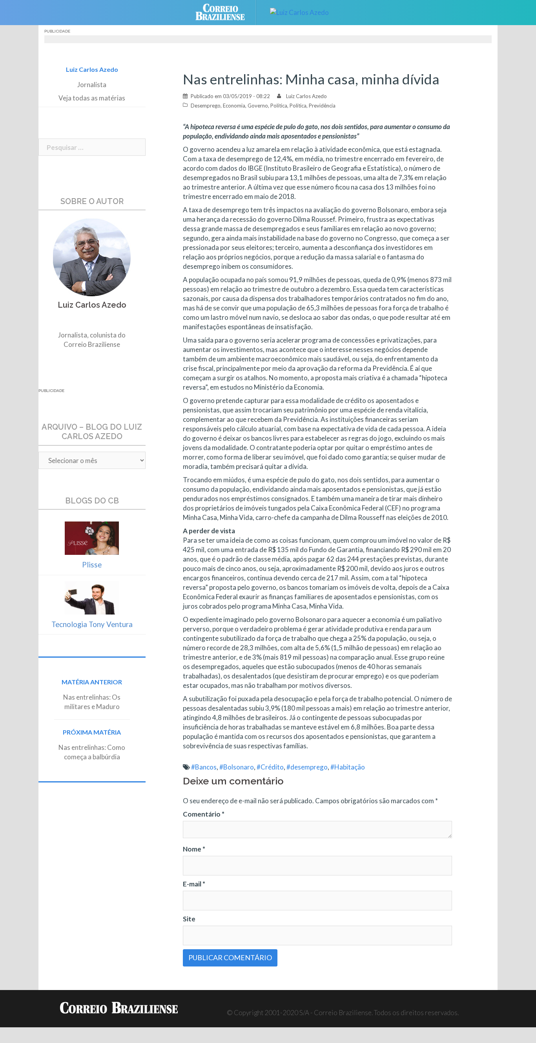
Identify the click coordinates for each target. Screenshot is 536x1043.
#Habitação (347, 767)
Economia (234, 105)
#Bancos (204, 767)
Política (278, 105)
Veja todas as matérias (91, 98)
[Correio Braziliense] (226, 11)
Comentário (203, 814)
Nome (194, 849)
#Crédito (270, 767)
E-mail (194, 884)
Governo (258, 105)
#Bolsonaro (236, 767)
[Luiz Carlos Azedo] (299, 11)
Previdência (322, 105)
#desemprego (307, 767)
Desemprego (206, 105)
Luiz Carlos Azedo (306, 96)
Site (189, 919)
